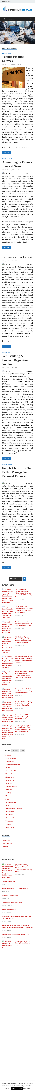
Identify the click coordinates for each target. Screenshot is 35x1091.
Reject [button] (20, 1088)
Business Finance (10, 758)
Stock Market (9, 811)
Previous (13, 579)
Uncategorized (9, 821)
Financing (8, 783)
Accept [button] (14, 1088)
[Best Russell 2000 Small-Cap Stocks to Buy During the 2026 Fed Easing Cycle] (7, 702)
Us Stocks (8, 824)
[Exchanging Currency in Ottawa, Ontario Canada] (7, 941)
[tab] (7, 750)
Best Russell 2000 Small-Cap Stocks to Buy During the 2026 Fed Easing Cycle (23, 703)
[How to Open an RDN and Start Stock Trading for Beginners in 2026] (7, 715)
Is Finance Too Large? (17, 257)
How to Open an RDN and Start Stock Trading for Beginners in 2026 (23, 716)
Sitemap (5, 846)
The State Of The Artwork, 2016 (12, 902)
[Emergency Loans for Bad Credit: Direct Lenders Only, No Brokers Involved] (7, 689)
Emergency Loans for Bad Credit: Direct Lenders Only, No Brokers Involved (23, 690)
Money (4, 254)
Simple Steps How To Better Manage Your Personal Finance (16, 472)
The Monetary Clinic (8, 881)
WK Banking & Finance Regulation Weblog (15, 360)
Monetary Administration (10, 895)
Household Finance (11, 786)
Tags (22, 750)
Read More (6, 152)
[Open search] (30, 19)
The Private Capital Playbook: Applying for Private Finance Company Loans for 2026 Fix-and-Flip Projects (23, 593)
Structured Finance (11, 818)
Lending (8, 793)
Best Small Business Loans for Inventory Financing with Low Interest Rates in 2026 (23, 623)
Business (8, 755)
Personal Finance (7, 464)
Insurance (8, 789)
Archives (15, 750)
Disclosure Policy (8, 843)
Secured (7, 805)
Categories (7, 750)
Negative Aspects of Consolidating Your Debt (15, 934)
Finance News (9, 777)
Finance (7, 767)
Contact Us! (6, 840)
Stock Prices (9, 814)
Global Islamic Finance (9, 909)
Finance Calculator (7, 158)
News (7, 799)
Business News (9, 761)
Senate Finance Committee (13, 808)
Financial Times (6, 53)
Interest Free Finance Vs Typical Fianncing (15, 888)
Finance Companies (11, 774)
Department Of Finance (12, 764)
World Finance (10, 827)
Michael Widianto (16, 64)
